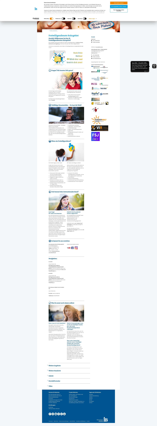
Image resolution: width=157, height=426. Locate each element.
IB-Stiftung (51, 407)
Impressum (51, 421)
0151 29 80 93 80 (96, 40)
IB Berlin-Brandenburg (94, 395)
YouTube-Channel (72, 96)
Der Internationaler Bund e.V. (55, 394)
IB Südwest (91, 401)
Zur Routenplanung (97, 58)
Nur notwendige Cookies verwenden (119, 10)
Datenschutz (56, 421)
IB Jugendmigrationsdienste (54, 401)
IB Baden (91, 394)
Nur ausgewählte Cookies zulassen (118, 6)
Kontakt (88, 421)
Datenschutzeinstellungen (64, 421)
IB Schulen (51, 398)
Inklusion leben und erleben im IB (76, 394)
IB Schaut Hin (71, 398)
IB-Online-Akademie (53, 402)
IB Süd (90, 399)
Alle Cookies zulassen (119, 3)
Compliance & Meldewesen (81, 421)
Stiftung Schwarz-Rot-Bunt (54, 408)
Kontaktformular (99, 47)
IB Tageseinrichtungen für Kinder (55, 399)
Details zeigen (92, 18)
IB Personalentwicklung (53, 397)
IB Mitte (90, 397)
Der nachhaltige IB (73, 395)
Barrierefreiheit (72, 421)
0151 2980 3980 (96, 55)
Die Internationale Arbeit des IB (55, 395)
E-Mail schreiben (96, 42)
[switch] (63, 19)
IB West (90, 402)
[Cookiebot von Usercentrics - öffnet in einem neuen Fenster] (36, 19)
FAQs (78, 98)
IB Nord (90, 398)
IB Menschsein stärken (73, 399)
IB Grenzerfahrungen (73, 397)
